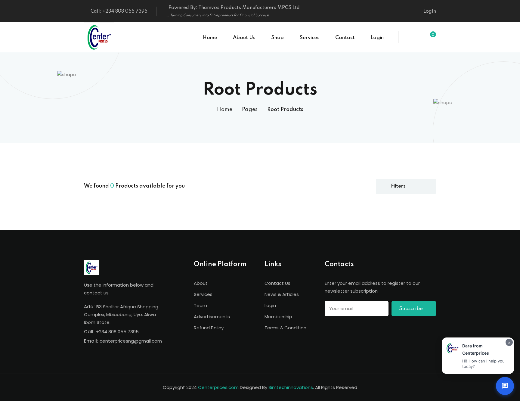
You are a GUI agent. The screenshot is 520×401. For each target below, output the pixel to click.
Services (309, 37)
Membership (278, 316)
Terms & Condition (285, 328)
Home (210, 37)
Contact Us (277, 283)
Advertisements (212, 316)
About (201, 283)
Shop (277, 37)
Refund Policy (209, 328)
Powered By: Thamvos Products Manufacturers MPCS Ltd (233, 11)
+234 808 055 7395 (117, 331)
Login (429, 11)
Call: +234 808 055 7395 (119, 11)
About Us (244, 37)
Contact (345, 37)
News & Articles (282, 294)
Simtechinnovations (290, 387)
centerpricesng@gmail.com (131, 341)
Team (200, 305)
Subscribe (411, 308)
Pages (250, 109)
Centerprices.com (218, 387)
